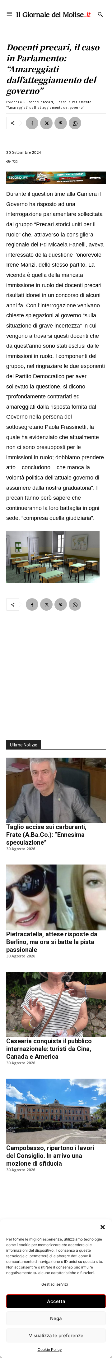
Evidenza (14, 101)
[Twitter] (46, 123)
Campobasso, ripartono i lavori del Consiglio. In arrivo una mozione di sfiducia (50, 1155)
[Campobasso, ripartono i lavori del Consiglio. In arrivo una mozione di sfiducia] (56, 1111)
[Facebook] (32, 123)
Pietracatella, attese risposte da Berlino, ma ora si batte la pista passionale (51, 941)
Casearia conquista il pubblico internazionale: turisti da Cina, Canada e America (49, 1048)
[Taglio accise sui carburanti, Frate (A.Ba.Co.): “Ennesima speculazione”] (56, 790)
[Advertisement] (56, 672)
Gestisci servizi (54, 1284)
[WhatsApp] (75, 123)
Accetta (56, 1301)
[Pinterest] (60, 123)
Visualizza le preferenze (56, 1335)
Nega (56, 1318)
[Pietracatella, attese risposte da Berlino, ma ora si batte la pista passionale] (56, 897)
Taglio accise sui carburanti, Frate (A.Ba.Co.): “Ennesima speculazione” (46, 834)
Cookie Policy (50, 1349)
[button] (103, 1227)
